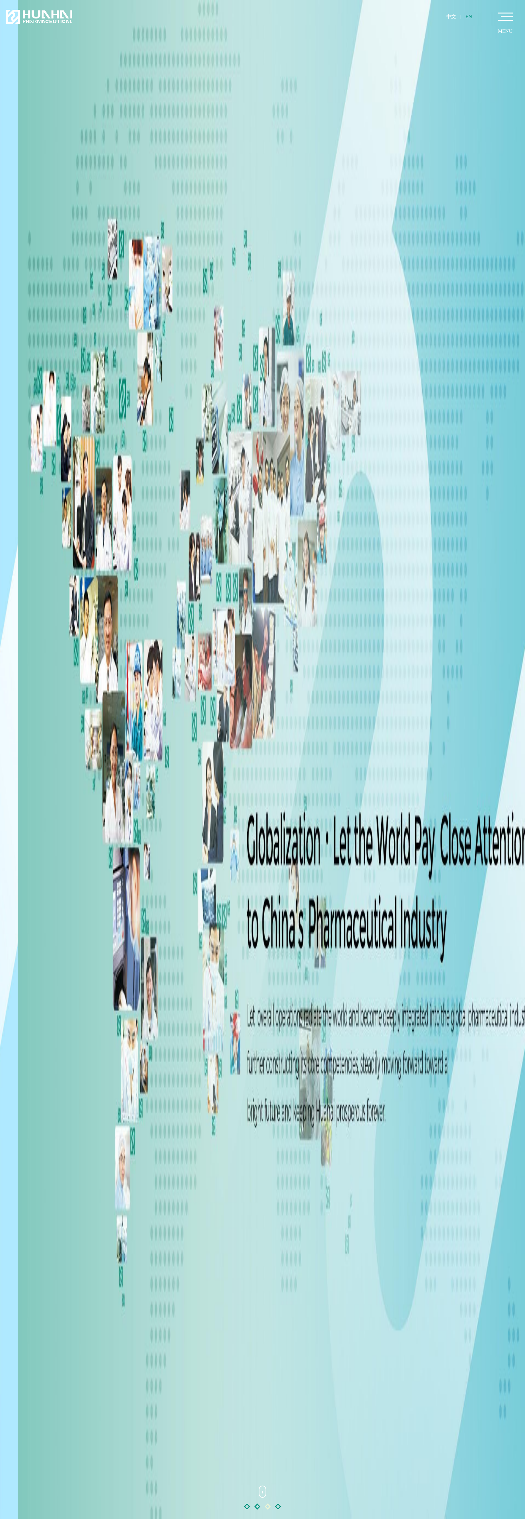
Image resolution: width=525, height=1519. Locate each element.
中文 (451, 16)
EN (468, 16)
